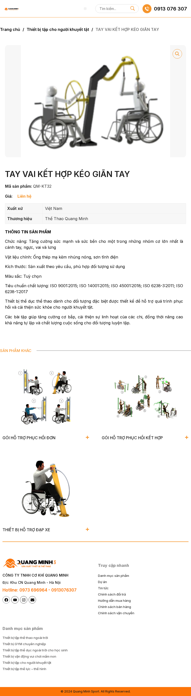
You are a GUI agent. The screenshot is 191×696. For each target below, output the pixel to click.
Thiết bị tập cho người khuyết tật (58, 29)
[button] (85, 8)
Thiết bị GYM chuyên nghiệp (24, 644)
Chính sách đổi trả (112, 594)
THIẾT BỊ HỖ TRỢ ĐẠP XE (26, 529)
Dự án (102, 582)
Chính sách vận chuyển (116, 613)
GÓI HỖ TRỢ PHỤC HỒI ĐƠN (28, 437)
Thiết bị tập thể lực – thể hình (24, 669)
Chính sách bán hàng (114, 607)
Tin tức (103, 588)
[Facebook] (6, 600)
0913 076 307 (170, 9)
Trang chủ (10, 29)
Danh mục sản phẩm (113, 576)
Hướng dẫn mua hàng (114, 601)
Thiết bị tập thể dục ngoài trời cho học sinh (35, 650)
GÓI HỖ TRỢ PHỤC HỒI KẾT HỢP (132, 437)
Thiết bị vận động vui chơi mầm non (29, 656)
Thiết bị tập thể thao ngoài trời (25, 638)
